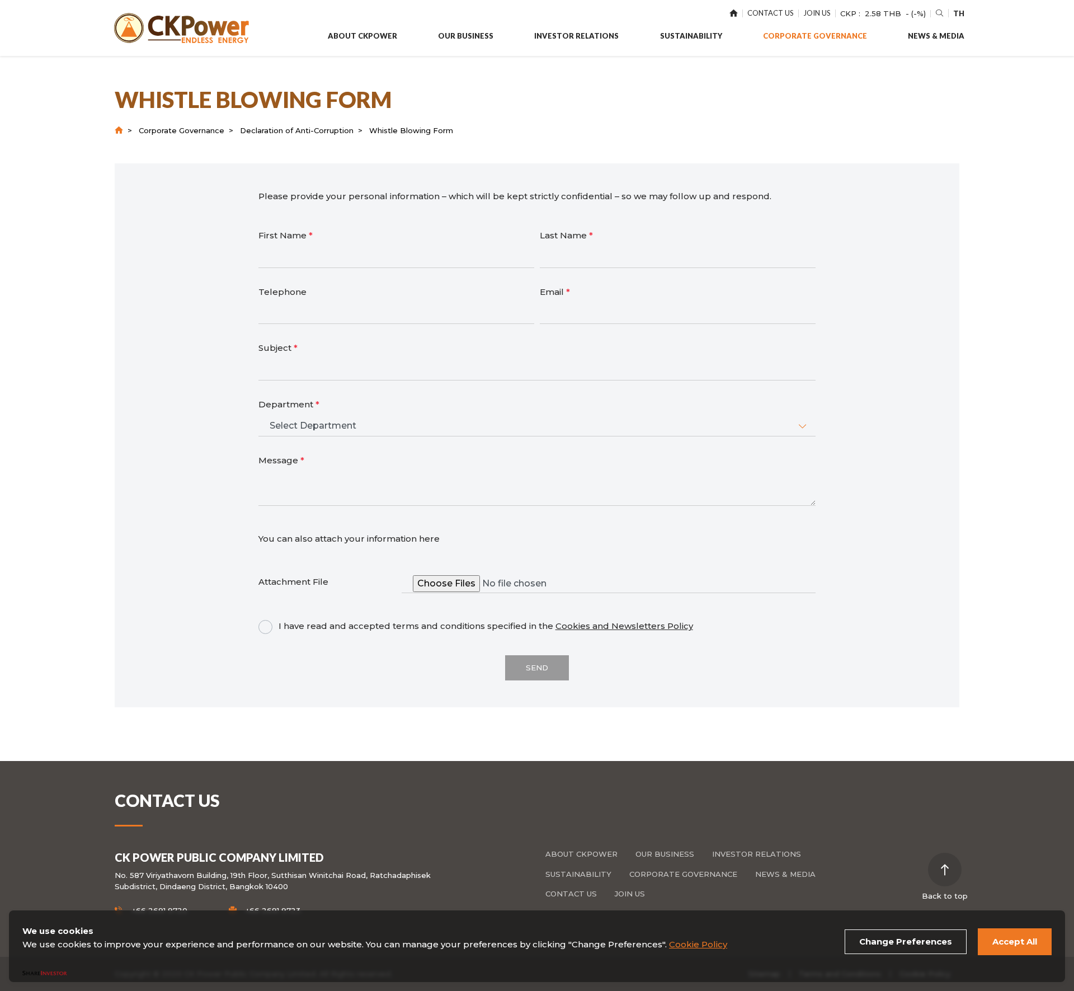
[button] (362, 36)
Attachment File (293, 581)
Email (555, 292)
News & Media (785, 874)
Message (281, 460)
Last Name (566, 235)
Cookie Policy (698, 944)
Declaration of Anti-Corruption (297, 130)
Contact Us (571, 893)
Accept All (1014, 941)
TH (958, 13)
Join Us (630, 893)
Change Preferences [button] (905, 941)
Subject (278, 347)
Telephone (282, 292)
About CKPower (581, 853)
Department (288, 404)
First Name (285, 235)
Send (537, 667)
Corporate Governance (181, 130)
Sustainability (578, 874)
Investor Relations (756, 853)
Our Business (664, 853)
